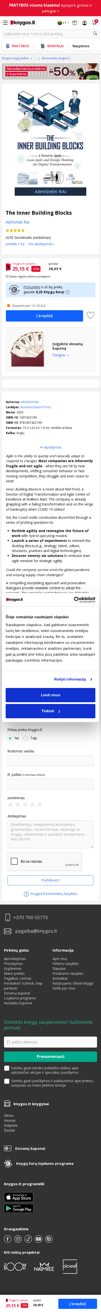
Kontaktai (60, 978)
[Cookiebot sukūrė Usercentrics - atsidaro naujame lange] (73, 600)
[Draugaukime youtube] (39, 1241)
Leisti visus (50, 695)
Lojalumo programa (20, 998)
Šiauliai (9, 1130)
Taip (33, 738)
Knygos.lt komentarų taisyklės (53, 893)
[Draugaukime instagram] (18, 1241)
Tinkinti (47, 711)
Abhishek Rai (30, 402)
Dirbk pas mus (63, 988)
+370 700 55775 (30, 917)
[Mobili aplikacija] (18, 1208)
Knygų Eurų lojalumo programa (45, 1163)
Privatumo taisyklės (67, 973)
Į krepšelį (77, 1303)
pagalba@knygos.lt (36, 931)
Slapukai (58, 968)
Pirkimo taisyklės (65, 963)
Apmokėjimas (15, 958)
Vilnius (9, 1115)
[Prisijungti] (84, 22)
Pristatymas (13, 963)
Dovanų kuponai (17, 993)
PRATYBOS (20, 46)
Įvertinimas (16, 798)
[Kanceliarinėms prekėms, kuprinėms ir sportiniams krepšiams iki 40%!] (50, 71)
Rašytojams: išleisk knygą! (72, 983)
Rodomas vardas (21, 751)
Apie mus (59, 958)
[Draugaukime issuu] (48, 1241)
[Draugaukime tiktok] (29, 1241)
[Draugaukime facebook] (8, 1241)
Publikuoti (50, 879)
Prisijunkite (32, 287)
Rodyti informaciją (70, 679)
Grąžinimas (13, 968)
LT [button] (64, 23)
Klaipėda (10, 1125)
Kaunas (10, 1120)
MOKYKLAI (55, 46)
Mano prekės (14, 973)
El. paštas (15, 774)
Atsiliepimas (17, 816)
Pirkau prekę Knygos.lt (25, 730)
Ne (17, 738)
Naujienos (81, 46)
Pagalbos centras (17, 978)
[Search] (95, 33)
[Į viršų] (91, 1280)
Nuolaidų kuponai (18, 1003)
